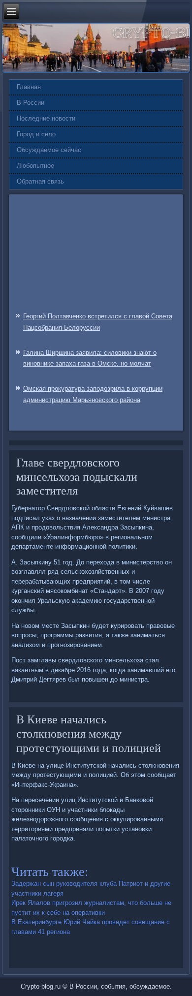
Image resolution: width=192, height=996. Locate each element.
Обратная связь (40, 181)
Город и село (36, 134)
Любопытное (35, 165)
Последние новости (46, 118)
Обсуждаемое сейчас (49, 150)
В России (30, 102)
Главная (29, 87)
